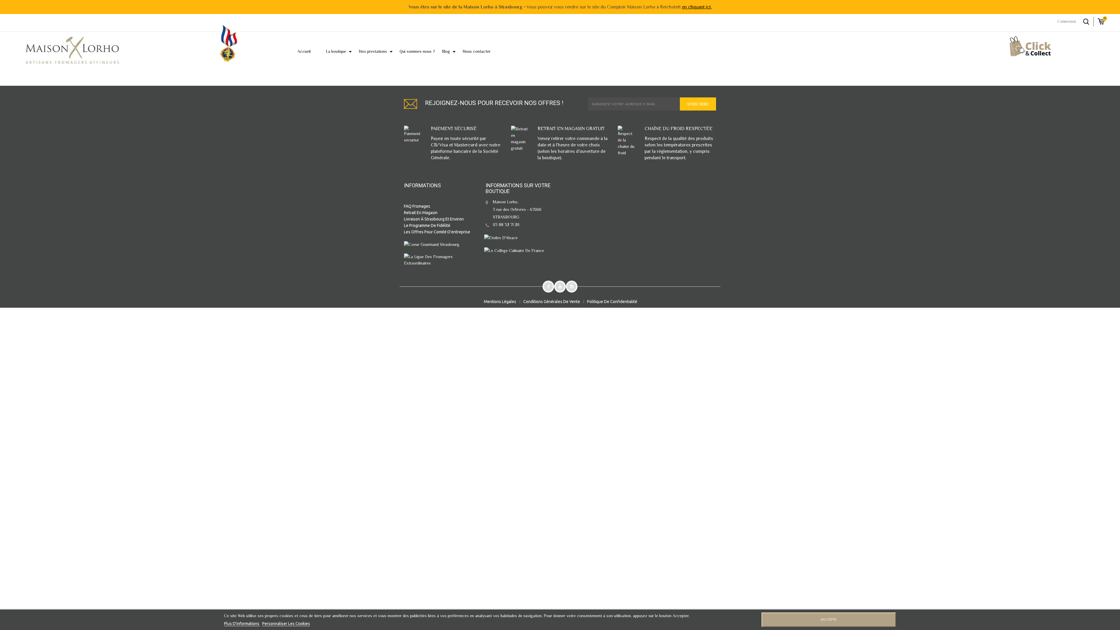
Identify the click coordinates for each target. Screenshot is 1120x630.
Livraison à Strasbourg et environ (434, 219)
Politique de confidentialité (612, 301)
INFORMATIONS (422, 185)
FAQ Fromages (417, 206)
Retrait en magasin (421, 212)
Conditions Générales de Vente (551, 301)
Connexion (1066, 21)
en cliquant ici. (697, 7)
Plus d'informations (242, 623)
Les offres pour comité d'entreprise (437, 232)
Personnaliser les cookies (286, 623)
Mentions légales (500, 301)
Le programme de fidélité (427, 225)
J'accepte (829, 620)
